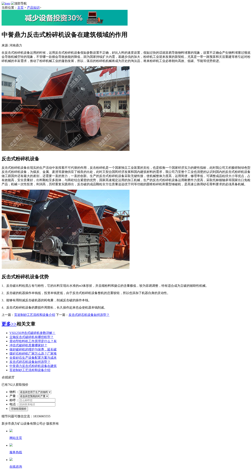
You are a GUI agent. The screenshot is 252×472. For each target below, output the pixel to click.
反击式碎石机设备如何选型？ (89, 314)
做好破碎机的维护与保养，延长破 (33, 349)
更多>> (9, 323)
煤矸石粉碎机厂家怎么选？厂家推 (33, 353)
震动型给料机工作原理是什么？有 (33, 341)
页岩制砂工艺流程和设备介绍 (34, 314)
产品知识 (33, 7)
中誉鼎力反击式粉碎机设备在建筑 (33, 366)
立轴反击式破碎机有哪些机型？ (31, 337)
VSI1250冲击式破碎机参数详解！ (32, 333)
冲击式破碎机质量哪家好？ (28, 345)
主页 (20, 7)
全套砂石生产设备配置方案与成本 (33, 357)
